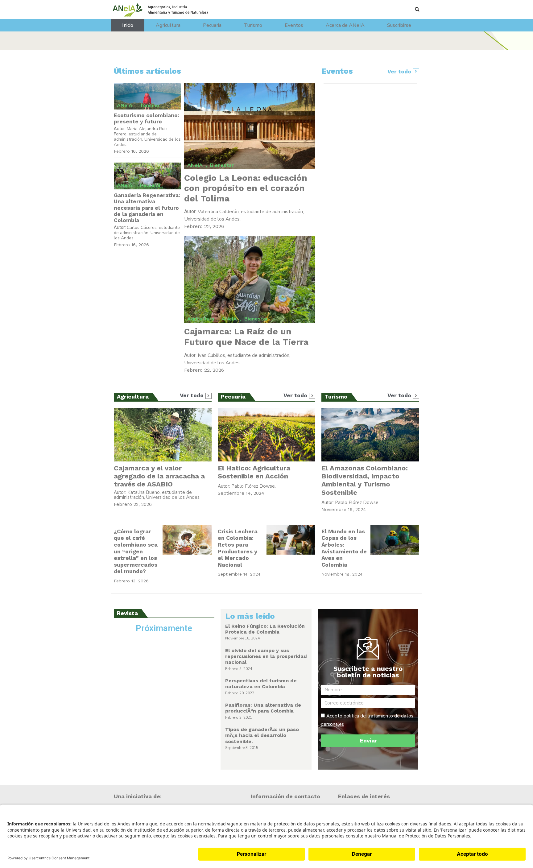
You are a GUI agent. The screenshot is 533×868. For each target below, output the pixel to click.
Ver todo (399, 71)
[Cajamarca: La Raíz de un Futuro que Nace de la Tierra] (250, 279)
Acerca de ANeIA (345, 25)
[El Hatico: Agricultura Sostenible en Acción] (267, 434)
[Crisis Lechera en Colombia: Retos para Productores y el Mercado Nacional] (290, 540)
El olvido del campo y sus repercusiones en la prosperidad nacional (266, 656)
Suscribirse (399, 25)
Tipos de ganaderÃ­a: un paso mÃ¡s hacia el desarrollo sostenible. (262, 735)
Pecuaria (212, 25)
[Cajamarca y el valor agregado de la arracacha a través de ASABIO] (163, 434)
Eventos (294, 25)
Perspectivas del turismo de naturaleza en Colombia (261, 683)
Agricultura (168, 25)
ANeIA (124, 105)
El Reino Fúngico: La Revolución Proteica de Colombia (265, 629)
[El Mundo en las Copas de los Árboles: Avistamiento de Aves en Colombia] (394, 540)
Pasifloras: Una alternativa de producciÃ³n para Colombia (263, 708)
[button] (417, 9)
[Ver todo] (416, 71)
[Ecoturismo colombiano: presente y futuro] (147, 96)
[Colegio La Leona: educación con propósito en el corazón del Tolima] (250, 126)
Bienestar (221, 165)
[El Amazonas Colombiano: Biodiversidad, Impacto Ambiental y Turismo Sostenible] (370, 434)
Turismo (253, 25)
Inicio (127, 25)
